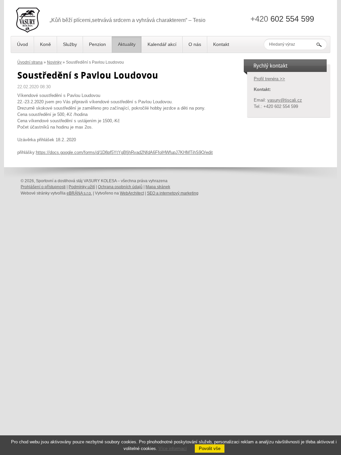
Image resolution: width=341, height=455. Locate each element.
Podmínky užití (82, 187)
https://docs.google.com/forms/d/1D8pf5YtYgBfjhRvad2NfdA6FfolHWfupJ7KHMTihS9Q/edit (124, 152)
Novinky (54, 62)
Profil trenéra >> (269, 78)
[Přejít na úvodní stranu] (28, 21)
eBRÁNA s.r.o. (79, 193)
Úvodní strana (30, 62)
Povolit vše (209, 448)
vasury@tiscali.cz (284, 100)
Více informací (173, 448)
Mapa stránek (158, 187)
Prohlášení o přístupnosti (43, 187)
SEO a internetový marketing (172, 193)
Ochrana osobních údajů (120, 187)
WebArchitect (132, 193)
